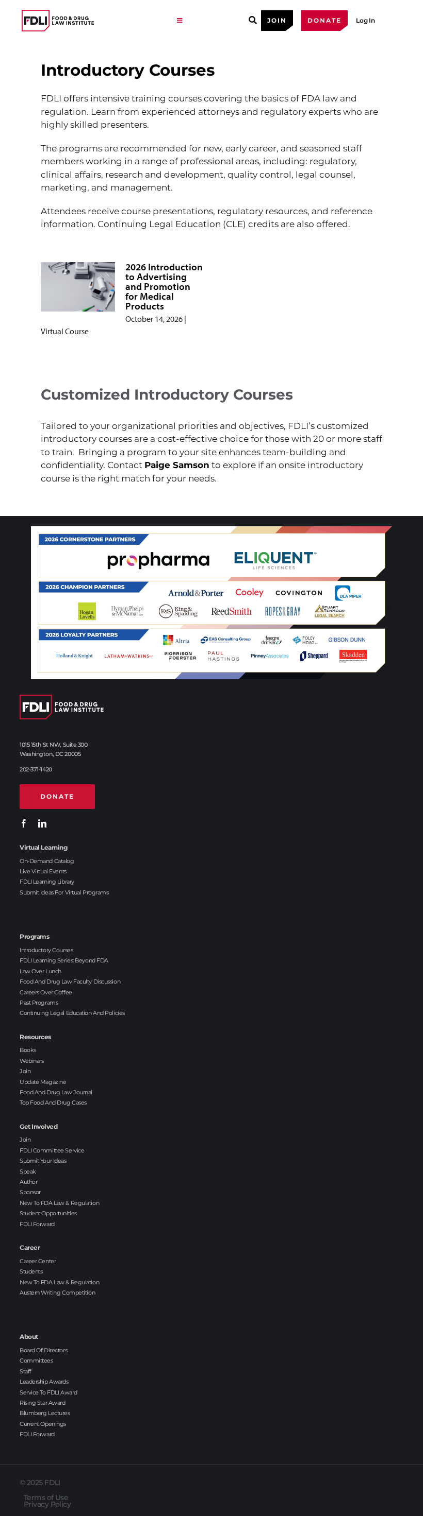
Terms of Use (46, 1497)
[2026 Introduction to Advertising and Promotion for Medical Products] (78, 287)
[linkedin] (42, 823)
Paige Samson (176, 465)
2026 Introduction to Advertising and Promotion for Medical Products (164, 286)
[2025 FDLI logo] (94, 20)
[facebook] (24, 823)
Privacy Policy (47, 1504)
